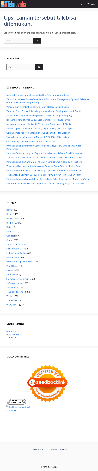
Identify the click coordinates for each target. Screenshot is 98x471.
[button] (81, 4)
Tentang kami (52, 449)
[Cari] (37, 41)
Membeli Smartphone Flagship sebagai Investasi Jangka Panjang (39, 115)
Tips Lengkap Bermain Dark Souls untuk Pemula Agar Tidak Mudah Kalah (43, 174)
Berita (9, 209)
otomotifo (11, 331)
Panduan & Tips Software (19, 261)
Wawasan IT (12, 304)
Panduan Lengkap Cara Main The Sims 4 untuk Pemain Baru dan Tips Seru (44, 161)
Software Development (17, 278)
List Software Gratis (16, 248)
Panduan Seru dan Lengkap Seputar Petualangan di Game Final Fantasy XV (44, 153)
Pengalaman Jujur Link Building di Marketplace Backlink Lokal (37, 106)
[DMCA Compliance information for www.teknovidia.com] (16, 403)
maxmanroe (12, 334)
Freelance (11, 231)
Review (9, 270)
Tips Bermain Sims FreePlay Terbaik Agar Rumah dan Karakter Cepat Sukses (45, 157)
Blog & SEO (12, 222)
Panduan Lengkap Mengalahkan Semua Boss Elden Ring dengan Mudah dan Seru (47, 179)
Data (8, 227)
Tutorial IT (11, 300)
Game (9, 240)
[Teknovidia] (13, 4)
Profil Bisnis (12, 265)
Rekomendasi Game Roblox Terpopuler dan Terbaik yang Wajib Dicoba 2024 (45, 183)
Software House (14, 283)
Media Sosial (12, 257)
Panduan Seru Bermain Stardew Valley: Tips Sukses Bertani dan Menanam (43, 170)
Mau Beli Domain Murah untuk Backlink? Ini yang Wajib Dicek (37, 94)
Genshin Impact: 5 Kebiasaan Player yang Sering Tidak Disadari (38, 132)
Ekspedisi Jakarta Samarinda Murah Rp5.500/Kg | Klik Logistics (38, 137)
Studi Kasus (12, 287)
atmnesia (11, 337)
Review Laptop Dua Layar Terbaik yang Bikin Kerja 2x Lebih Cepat (39, 128)
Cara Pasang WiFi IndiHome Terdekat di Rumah (30, 141)
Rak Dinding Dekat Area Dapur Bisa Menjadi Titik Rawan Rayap (38, 119)
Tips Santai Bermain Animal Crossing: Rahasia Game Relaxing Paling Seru (43, 166)
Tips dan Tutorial (15, 291)
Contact (63, 449)
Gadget (10, 235)
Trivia (9, 296)
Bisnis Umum (13, 218)
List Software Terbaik (17, 252)
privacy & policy (38, 449)
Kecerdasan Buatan (16, 244)
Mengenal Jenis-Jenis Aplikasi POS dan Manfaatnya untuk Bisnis (38, 124)
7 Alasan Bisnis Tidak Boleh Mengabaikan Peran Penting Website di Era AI (43, 111)
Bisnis (9, 214)
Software (10, 274)
